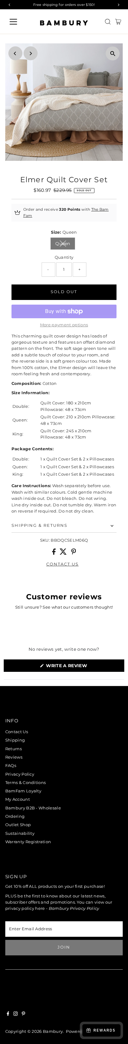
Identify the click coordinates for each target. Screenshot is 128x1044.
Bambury (53, 1031)
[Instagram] (15, 1014)
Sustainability (19, 833)
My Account (17, 799)
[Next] (31, 53)
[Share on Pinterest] (73, 553)
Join (63, 947)
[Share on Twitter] (64, 553)
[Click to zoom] (113, 53)
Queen (65, 245)
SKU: (45, 540)
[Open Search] (108, 21)
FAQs (10, 765)
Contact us (62, 564)
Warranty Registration (28, 841)
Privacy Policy (19, 774)
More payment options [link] (64, 325)
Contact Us (16, 731)
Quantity (64, 257)
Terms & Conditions (25, 782)
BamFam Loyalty (23, 791)
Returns (13, 749)
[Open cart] (118, 21)
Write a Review (78, 667)
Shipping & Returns (39, 525)
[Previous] (15, 53)
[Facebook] (8, 1014)
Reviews (13, 757)
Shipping (15, 740)
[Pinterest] (23, 1014)
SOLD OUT (64, 291)
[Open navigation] (19, 21)
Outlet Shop (18, 824)
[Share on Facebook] (54, 553)
